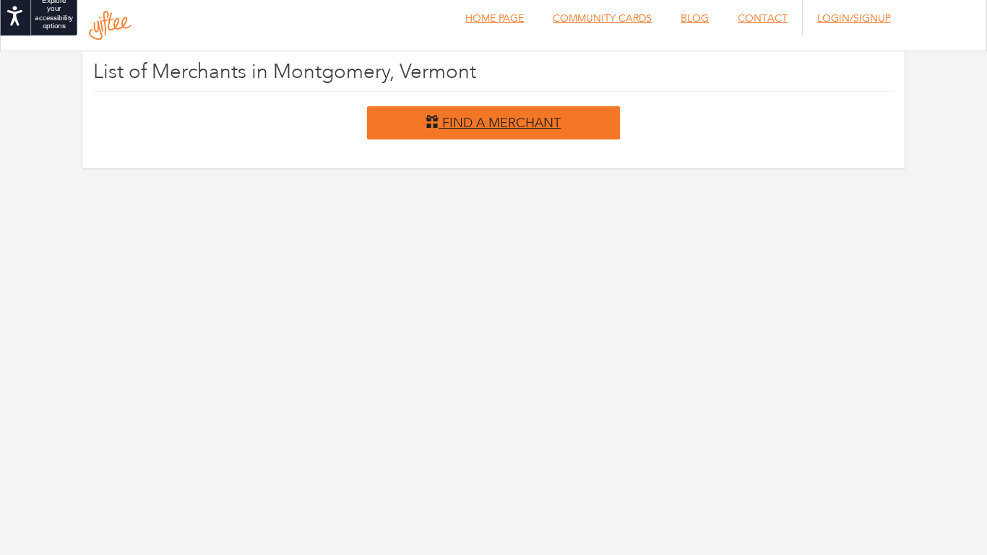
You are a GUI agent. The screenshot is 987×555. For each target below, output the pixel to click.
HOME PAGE (494, 18)
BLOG (695, 18)
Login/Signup (854, 18)
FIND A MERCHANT (500, 122)
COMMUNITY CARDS (602, 18)
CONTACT (763, 18)
